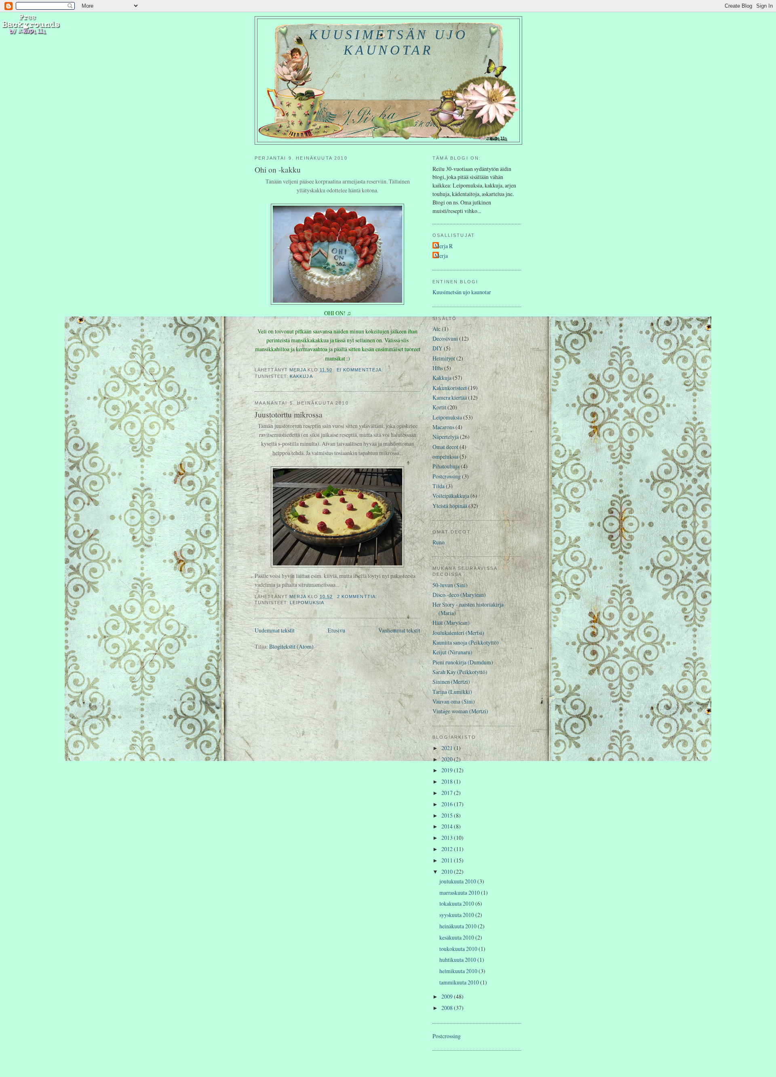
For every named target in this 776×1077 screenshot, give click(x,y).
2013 (447, 837)
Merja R (443, 246)
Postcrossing (446, 476)
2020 (447, 759)
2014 (447, 826)
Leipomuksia (307, 602)
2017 (447, 793)
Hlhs (437, 368)
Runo (438, 542)
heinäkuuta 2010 (458, 926)
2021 (447, 748)
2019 (447, 770)
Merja (441, 255)
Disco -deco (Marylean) (459, 595)
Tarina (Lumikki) (452, 692)
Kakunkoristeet (449, 388)
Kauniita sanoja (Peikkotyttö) (465, 642)
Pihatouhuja (446, 466)
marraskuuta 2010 (460, 892)
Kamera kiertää (449, 397)
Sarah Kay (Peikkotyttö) (459, 672)
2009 (447, 996)
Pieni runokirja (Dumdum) (462, 662)
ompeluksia (445, 456)
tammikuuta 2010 (459, 982)
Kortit (439, 407)
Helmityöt (443, 358)
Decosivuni (445, 338)
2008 (447, 1008)
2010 (447, 871)
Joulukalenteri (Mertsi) (458, 633)
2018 (447, 781)
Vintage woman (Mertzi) (460, 711)
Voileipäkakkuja (450, 496)
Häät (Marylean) (451, 622)
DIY (437, 348)
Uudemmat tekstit (275, 630)
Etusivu (336, 630)
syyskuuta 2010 (457, 915)
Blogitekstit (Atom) (291, 646)
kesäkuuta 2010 (457, 937)
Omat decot (445, 447)
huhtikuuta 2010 (458, 959)
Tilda (438, 486)
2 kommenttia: (358, 596)
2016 (447, 804)
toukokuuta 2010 (459, 949)
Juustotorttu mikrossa (289, 414)
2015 (447, 815)
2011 (447, 860)
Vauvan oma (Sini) (453, 701)
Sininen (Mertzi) (451, 681)
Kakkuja (301, 376)
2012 (447, 849)
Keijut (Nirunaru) (452, 652)
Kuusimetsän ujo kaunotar (388, 42)
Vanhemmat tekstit (399, 630)
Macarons (443, 427)
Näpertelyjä (445, 436)
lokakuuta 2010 (457, 903)
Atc (436, 329)
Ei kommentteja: (361, 369)
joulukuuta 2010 (458, 881)
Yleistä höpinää (449, 506)
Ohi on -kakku (278, 169)
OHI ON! (335, 313)
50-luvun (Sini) (450, 585)
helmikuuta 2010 (459, 971)
